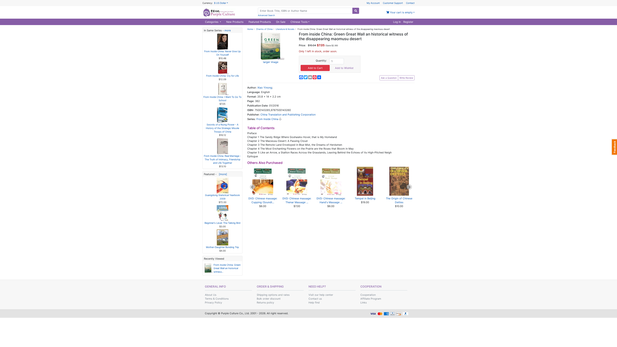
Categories (212, 21)
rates (286, 294)
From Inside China (267, 119)
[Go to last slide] (252, 187)
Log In (397, 21)
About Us (210, 294)
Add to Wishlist (344, 68)
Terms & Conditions (217, 298)
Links (363, 302)
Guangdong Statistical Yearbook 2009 (222, 197)
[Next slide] (409, 187)
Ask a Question (389, 77)
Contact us (315, 298)
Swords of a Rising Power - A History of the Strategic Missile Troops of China (222, 128)
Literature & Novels (285, 29)
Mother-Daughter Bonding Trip (222, 247)
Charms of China (264, 29)
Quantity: (321, 60)
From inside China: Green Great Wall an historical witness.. (227, 268)
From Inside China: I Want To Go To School (222, 99)
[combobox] (305, 11)
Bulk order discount (269, 298)
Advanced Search (266, 15)
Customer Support (393, 3)
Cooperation (368, 294)
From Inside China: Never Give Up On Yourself (222, 53)
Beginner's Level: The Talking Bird (222, 223)
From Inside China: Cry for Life (222, 75)
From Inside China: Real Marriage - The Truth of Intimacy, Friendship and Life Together (222, 159)
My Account (373, 3)
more (227, 30)
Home (250, 29)
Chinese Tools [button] (299, 21)
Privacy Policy (213, 302)
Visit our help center (320, 294)
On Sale (280, 21)
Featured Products (260, 21)
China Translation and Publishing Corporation (288, 114)
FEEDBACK (614, 147)
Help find (314, 302)
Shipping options (267, 294)
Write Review (406, 77)
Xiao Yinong (264, 87)
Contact (410, 3)
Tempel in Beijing (365, 198)
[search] (355, 11)
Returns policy (265, 302)
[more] (222, 174)
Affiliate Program (370, 298)
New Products (234, 21)
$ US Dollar (220, 3)
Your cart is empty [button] (401, 12)
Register (408, 21)
